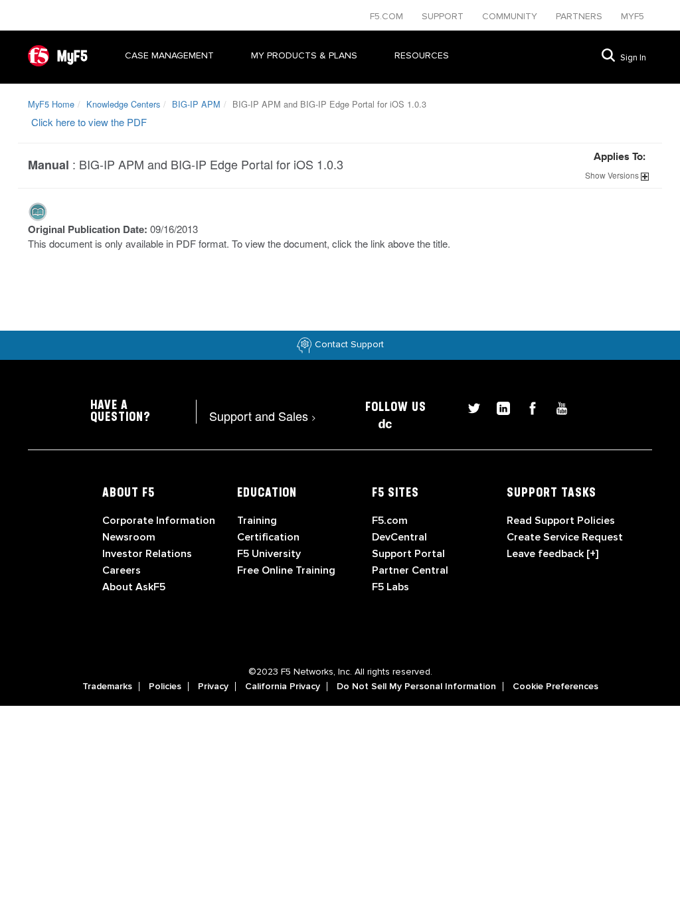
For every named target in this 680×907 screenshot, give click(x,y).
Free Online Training (286, 570)
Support (444, 16)
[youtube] (555, 407)
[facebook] (527, 407)
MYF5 (632, 16)
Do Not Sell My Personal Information (416, 686)
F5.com (388, 16)
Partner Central (410, 570)
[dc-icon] (378, 422)
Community (511, 16)
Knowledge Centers (123, 104)
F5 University (269, 553)
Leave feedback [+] (552, 553)
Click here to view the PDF (89, 122)
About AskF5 (133, 587)
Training (257, 520)
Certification (268, 537)
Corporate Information (158, 520)
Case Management (169, 55)
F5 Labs (390, 587)
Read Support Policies (561, 520)
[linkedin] (498, 407)
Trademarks (107, 686)
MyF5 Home (51, 104)
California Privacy (282, 686)
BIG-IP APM (196, 104)
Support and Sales (262, 416)
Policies (165, 686)
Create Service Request (565, 537)
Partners (580, 16)
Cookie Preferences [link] (555, 686)
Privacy (213, 686)
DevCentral (399, 537)
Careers (121, 570)
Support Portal (408, 553)
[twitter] (468, 407)
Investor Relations (147, 553)
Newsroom (128, 537)
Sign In (633, 57)
